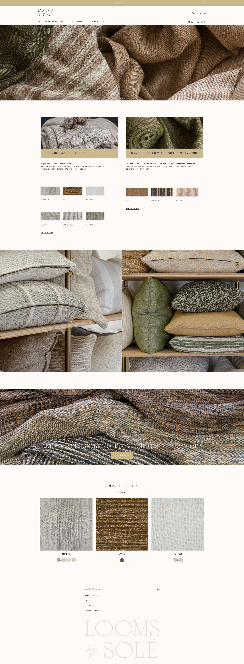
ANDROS (45, 199)
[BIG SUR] (50, 216)
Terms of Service (92, 610)
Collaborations (95, 21)
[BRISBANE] (95, 216)
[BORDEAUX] (72, 216)
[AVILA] (72, 191)
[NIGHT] (58, 560)
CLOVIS (179, 200)
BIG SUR (44, 224)
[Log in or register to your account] (199, 12)
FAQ (86, 600)
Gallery (69, 21)
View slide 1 (120, 98)
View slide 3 (124, 98)
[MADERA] (162, 192)
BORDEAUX (68, 224)
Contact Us (89, 605)
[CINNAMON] (122, 560)
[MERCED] (137, 192)
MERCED (130, 200)
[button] (204, 12)
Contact (201, 22)
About (191, 22)
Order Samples (122, 3)
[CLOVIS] (187, 192)
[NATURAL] (175, 560)
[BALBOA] (95, 191)
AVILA (65, 199)
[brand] (45, 12)
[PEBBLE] (63, 560)
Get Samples (122, 455)
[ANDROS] (50, 191)
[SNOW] (68, 560)
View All (122, 492)
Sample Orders (91, 595)
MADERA (155, 200)
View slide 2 (122, 98)
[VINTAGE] (73, 560)
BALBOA (89, 199)
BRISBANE (90, 224)
